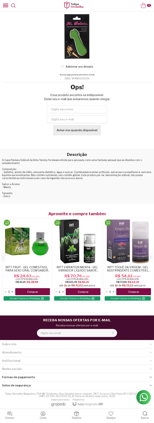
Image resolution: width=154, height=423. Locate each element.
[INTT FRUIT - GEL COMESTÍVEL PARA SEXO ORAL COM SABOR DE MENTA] (26, 260)
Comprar (32, 291)
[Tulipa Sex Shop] (73, 5)
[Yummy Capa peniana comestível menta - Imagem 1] (77, 36)
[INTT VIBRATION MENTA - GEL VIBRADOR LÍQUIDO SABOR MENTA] (77, 260)
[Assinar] (113, 333)
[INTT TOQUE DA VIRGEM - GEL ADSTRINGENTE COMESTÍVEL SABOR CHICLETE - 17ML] (127, 260)
